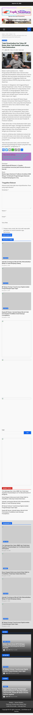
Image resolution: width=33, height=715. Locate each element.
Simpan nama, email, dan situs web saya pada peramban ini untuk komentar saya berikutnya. (17, 230)
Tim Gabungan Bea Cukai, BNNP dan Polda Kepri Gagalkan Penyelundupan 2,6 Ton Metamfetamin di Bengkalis (16, 492)
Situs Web (5, 222)
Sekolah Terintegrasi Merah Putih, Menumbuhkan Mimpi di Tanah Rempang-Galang (16, 251)
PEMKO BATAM (7, 641)
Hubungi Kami (22, 706)
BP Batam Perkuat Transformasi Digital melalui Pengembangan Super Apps (16, 276)
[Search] (25, 29)
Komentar (5, 190)
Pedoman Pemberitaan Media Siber (16, 704)
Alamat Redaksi (19, 702)
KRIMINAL (5, 568)
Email (4, 217)
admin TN (6, 50)
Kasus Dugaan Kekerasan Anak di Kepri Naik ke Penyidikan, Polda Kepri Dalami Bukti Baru (16, 561)
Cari (3, 430)
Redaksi (11, 702)
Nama (4, 211)
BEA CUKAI (6, 541)
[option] (16, 643)
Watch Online (29, 29)
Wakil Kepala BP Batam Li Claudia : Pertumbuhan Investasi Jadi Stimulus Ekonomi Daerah (16, 166)
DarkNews (25, 709)
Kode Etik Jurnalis (11, 706)
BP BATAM (4, 40)
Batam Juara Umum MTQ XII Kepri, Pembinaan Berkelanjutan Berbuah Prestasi (14, 646)
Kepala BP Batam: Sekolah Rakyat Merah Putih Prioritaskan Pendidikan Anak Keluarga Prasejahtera (16, 301)
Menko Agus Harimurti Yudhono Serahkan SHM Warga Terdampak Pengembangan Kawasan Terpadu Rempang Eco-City (16, 175)
